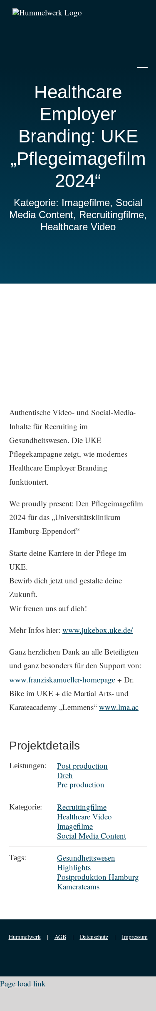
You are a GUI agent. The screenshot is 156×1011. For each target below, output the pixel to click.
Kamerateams (78, 886)
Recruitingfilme (81, 807)
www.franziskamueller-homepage (62, 679)
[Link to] (142, 61)
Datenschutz (94, 937)
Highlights (74, 867)
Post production (82, 765)
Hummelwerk (25, 937)
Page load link (23, 983)
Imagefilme (75, 826)
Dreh (65, 775)
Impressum (135, 937)
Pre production (80, 784)
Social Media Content (91, 835)
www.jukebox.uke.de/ (97, 630)
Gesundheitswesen (86, 857)
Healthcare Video (84, 816)
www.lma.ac (119, 707)
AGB (60, 937)
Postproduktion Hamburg (98, 877)
